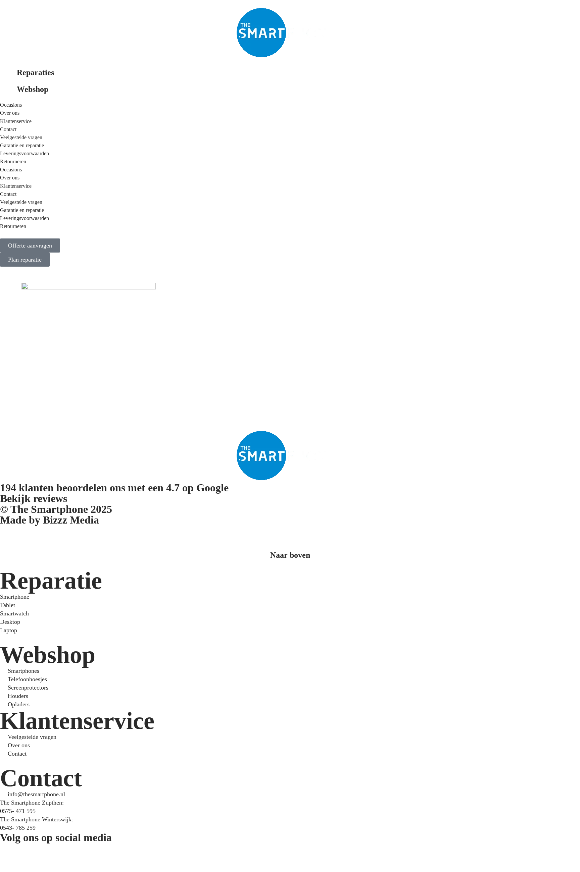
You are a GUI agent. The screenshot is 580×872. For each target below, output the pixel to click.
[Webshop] (8, 92)
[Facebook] (8, 851)
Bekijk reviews (33, 498)
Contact (8, 129)
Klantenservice (16, 121)
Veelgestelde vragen (21, 137)
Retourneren (13, 161)
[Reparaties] (8, 75)
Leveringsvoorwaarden (24, 153)
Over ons (9, 113)
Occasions (11, 105)
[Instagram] (26, 851)
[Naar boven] (290, 541)
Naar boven (290, 555)
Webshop (32, 89)
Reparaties (35, 72)
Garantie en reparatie (22, 145)
